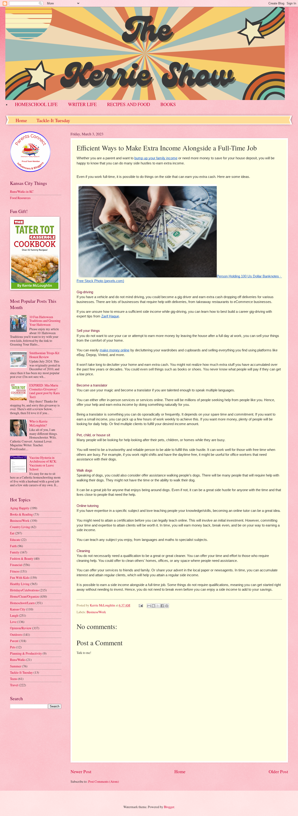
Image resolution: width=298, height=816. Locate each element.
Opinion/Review (20, 628)
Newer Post (81, 771)
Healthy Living (20, 584)
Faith (13, 546)
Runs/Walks (17, 659)
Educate (15, 539)
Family (14, 552)
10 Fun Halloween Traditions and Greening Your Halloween (45, 321)
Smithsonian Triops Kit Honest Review (44, 355)
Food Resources (20, 198)
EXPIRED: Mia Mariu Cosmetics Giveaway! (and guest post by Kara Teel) (44, 391)
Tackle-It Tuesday (53, 120)
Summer (15, 666)
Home (21, 120)
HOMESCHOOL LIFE (36, 104)
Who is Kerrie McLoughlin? (38, 423)
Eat (12, 533)
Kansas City (17, 609)
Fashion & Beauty (21, 558)
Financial (16, 565)
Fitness (14, 571)
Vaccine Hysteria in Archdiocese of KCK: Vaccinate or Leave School (43, 463)
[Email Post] (140, 605)
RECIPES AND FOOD (128, 104)
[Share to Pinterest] (166, 605)
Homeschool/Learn (22, 603)
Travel (14, 685)
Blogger (169, 807)
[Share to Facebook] (162, 605)
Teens (13, 678)
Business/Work (96, 612)
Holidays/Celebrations (24, 590)
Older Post (278, 771)
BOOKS (168, 104)
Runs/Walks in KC (22, 191)
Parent (14, 641)
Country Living (20, 527)
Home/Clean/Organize (24, 596)
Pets (12, 647)
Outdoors (16, 634)
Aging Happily (19, 508)
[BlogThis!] (153, 605)
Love (13, 621)
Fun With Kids (19, 577)
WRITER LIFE (82, 104)
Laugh (14, 615)
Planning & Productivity (26, 653)
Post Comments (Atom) (103, 781)
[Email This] (149, 605)
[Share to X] (158, 605)
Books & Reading (21, 514)
